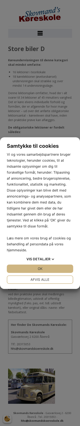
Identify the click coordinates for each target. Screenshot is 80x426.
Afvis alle (40, 279)
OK (40, 268)
